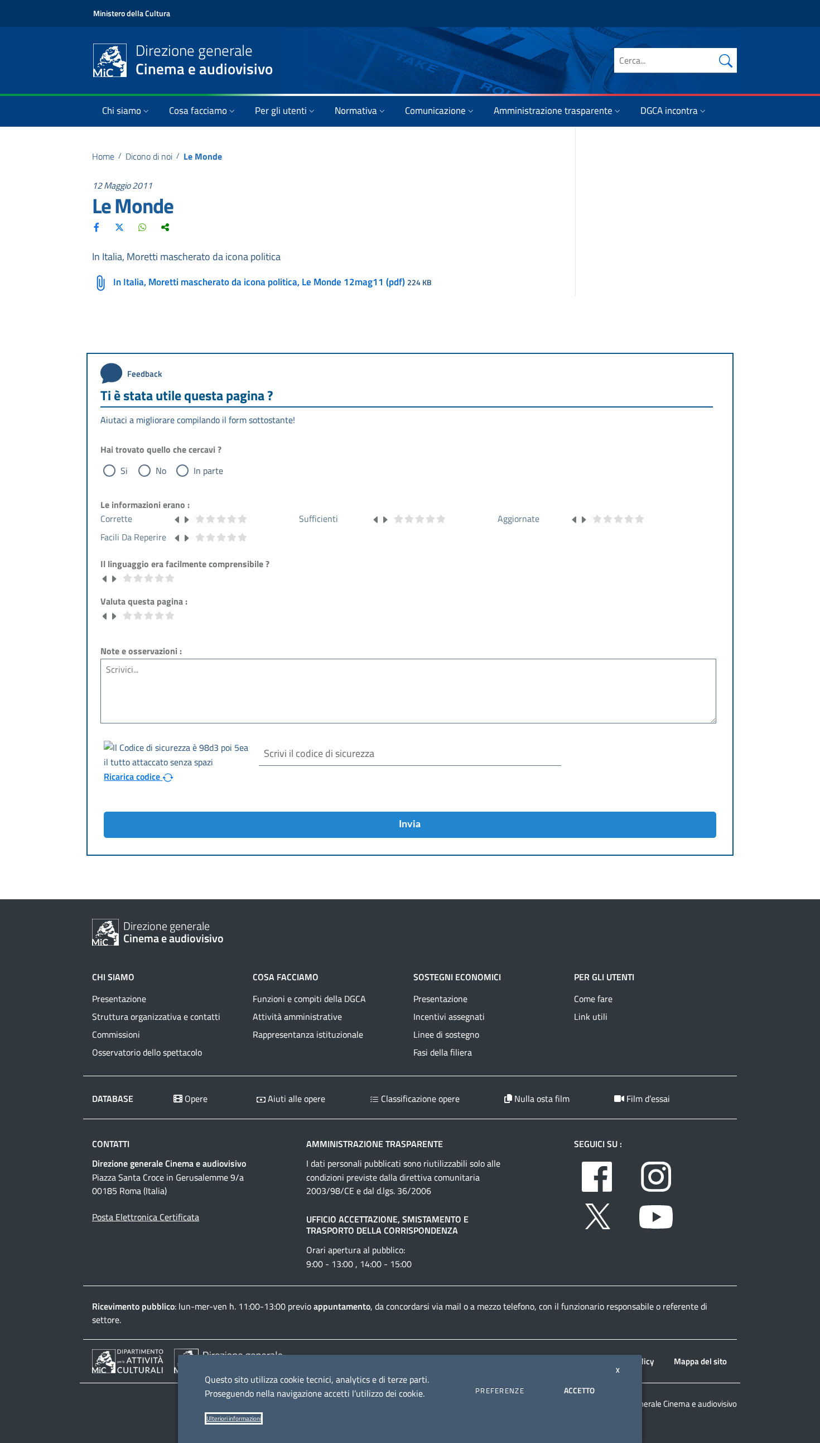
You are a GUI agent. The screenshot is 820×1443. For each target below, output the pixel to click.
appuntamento (341, 1306)
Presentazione (119, 998)
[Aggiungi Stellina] (186, 518)
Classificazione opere (419, 1098)
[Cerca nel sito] (726, 60)
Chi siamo (121, 110)
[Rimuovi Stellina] (177, 518)
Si (124, 470)
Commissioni (116, 1034)
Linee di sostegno (446, 1034)
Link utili (590, 1016)
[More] (165, 227)
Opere (195, 1098)
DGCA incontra (669, 110)
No (161, 470)
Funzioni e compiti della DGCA (309, 998)
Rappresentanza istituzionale (308, 1034)
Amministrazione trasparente (553, 110)
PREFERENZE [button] (499, 1390)
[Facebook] (96, 227)
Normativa (356, 110)
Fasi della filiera (442, 1052)
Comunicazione (435, 110)
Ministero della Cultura (131, 13)
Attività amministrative (297, 1016)
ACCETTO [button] (579, 1390)
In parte (208, 470)
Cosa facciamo (198, 110)
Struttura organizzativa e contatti (156, 1016)
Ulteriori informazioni (233, 1418)
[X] (119, 227)
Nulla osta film (541, 1098)
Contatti (110, 1143)
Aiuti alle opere (295, 1098)
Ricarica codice (133, 776)
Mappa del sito (700, 1361)
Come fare (593, 998)
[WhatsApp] (142, 227)
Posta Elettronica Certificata (145, 1217)
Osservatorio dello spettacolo (147, 1052)
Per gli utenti (281, 110)
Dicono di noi (149, 156)
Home (103, 156)
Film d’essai (647, 1098)
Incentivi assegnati (449, 1016)
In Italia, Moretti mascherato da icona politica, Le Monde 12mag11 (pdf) (259, 282)
